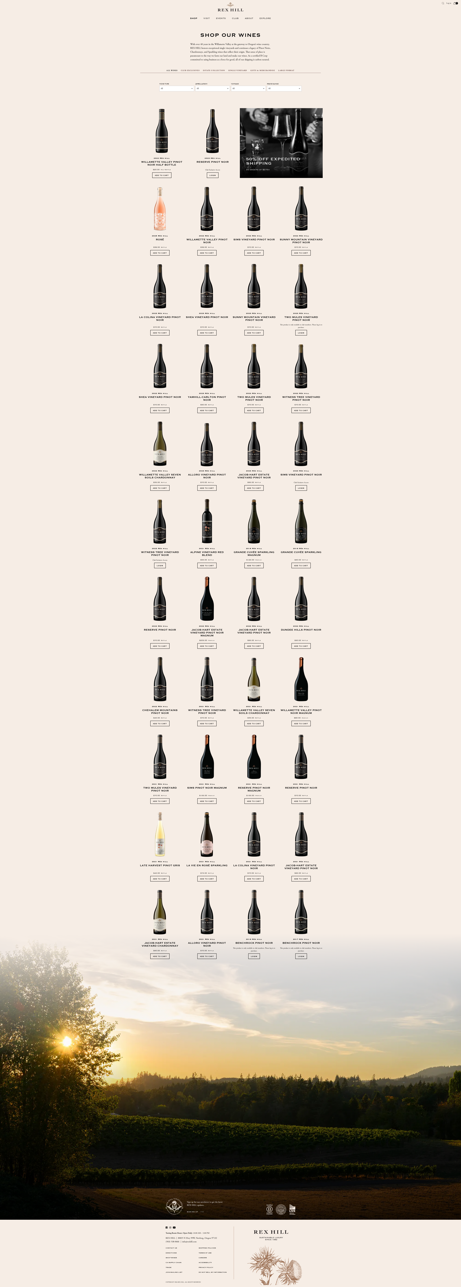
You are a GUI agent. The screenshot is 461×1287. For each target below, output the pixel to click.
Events (221, 18)
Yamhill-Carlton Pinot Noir (207, 398)
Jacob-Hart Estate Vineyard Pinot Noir (254, 476)
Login (212, 175)
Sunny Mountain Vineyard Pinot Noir (301, 241)
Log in (448, 3)
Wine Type (164, 84)
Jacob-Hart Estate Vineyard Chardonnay (160, 944)
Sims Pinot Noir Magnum (207, 787)
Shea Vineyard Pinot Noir (207, 317)
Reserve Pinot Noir (213, 162)
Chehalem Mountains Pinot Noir (160, 712)
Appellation (201, 84)
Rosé (160, 239)
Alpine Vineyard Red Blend (207, 554)
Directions (171, 1253)
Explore (265, 18)
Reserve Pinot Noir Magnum (254, 789)
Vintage (235, 84)
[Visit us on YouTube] (174, 1228)
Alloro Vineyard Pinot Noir (207, 476)
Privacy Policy (206, 1267)
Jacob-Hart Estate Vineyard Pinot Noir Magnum (207, 632)
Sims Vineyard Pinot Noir (254, 239)
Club (235, 18)
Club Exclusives (190, 70)
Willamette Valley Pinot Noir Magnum (301, 712)
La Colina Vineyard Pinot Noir (160, 319)
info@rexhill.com (189, 1241)
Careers (203, 1258)
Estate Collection (214, 70)
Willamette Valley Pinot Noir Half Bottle (161, 163)
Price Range (273, 84)
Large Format (286, 70)
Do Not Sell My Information (213, 1272)
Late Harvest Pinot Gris (160, 865)
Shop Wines (171, 1258)
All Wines (172, 70)
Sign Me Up (192, 1212)
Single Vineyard (237, 70)
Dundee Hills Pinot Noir (301, 629)
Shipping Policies (207, 1248)
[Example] (281, 143)
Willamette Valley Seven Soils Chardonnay (160, 476)
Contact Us (171, 1248)
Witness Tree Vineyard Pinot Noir (301, 398)
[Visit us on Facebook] (167, 1228)
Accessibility (205, 1262)
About (249, 18)
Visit (206, 18)
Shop (193, 18)
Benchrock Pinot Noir (254, 943)
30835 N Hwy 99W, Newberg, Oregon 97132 (197, 1238)
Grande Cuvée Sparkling (301, 552)
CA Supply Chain (173, 1262)
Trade (168, 1267)
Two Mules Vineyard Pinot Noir (301, 319)
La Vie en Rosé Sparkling (206, 865)
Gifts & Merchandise (262, 70)
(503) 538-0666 (173, 1241)
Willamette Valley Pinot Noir (207, 241)
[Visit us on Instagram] (170, 1228)
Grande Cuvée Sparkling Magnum (254, 554)
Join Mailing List (174, 1272)
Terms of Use (205, 1253)
